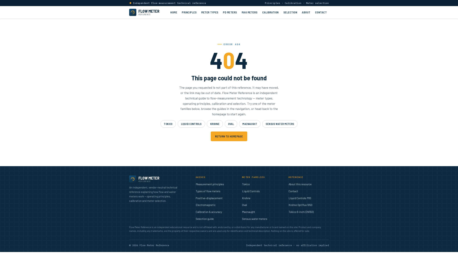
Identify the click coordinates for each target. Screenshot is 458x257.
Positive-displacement (209, 198)
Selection (290, 12)
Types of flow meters (208, 191)
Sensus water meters (280, 123)
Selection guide (205, 218)
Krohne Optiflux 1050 (300, 204)
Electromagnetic (206, 204)
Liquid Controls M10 (300, 198)
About (306, 12)
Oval (231, 123)
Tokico (168, 123)
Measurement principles (210, 184)
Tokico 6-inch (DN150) (301, 211)
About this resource (300, 184)
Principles (189, 12)
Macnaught (249, 123)
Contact (321, 12)
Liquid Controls (191, 123)
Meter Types (209, 12)
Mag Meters (250, 12)
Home (173, 12)
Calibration (270, 12)
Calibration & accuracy (209, 211)
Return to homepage (229, 136)
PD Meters (230, 12)
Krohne (215, 123)
